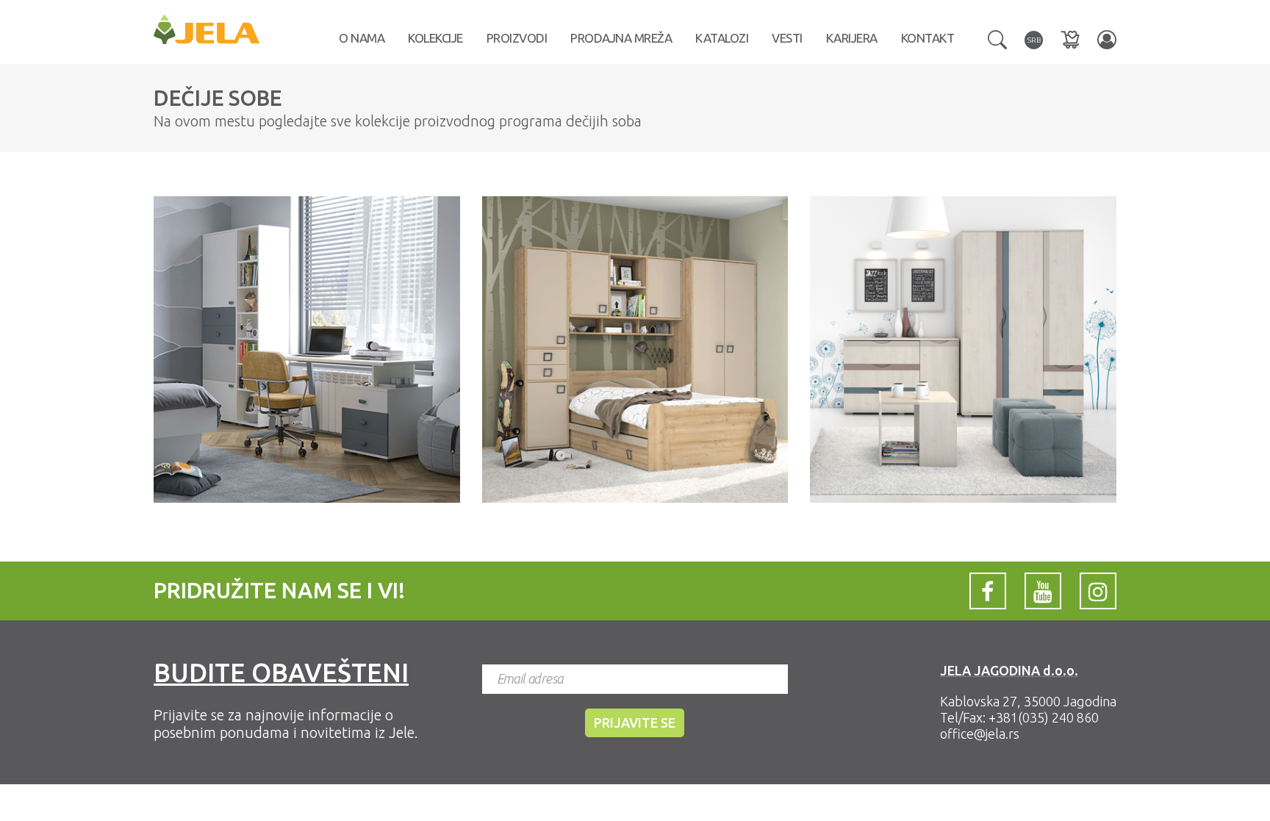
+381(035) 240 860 (1044, 717)
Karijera (852, 38)
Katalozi (721, 38)
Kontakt (928, 38)
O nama (361, 38)
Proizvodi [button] (517, 38)
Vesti (787, 38)
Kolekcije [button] (435, 38)
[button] (997, 38)
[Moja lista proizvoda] (1070, 39)
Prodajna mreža (621, 38)
